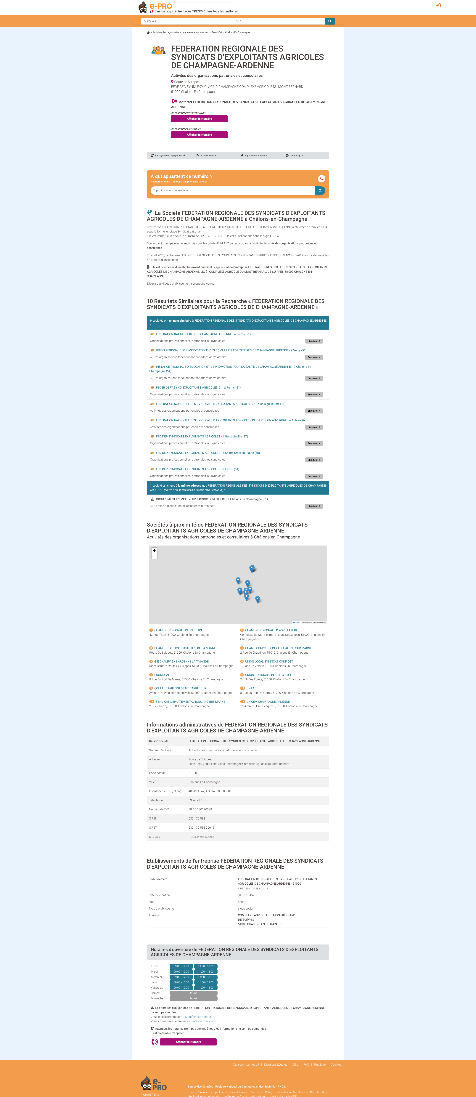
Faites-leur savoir (202, 1021)
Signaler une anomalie (255, 155)
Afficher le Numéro (199, 119)
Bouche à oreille (207, 155)
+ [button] (154, 550)
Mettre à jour (296, 155)
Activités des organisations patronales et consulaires (180, 32)
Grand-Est (217, 32)
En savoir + (314, 341)
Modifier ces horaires (198, 1017)
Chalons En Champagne (237, 32)
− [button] (154, 556)
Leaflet (296, 622)
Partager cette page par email (169, 155)
